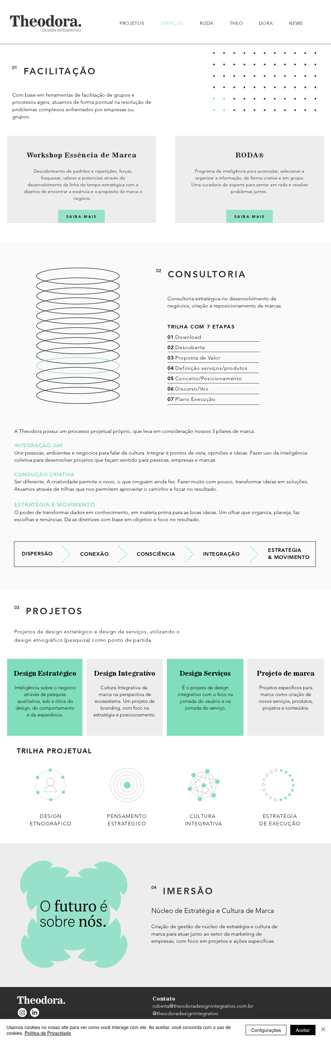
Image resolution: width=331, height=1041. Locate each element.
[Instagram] (22, 1012)
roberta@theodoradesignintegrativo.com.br (203, 1006)
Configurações (266, 1030)
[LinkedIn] (34, 1012)
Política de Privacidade (48, 1033)
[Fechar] (323, 1030)
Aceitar (303, 1030)
